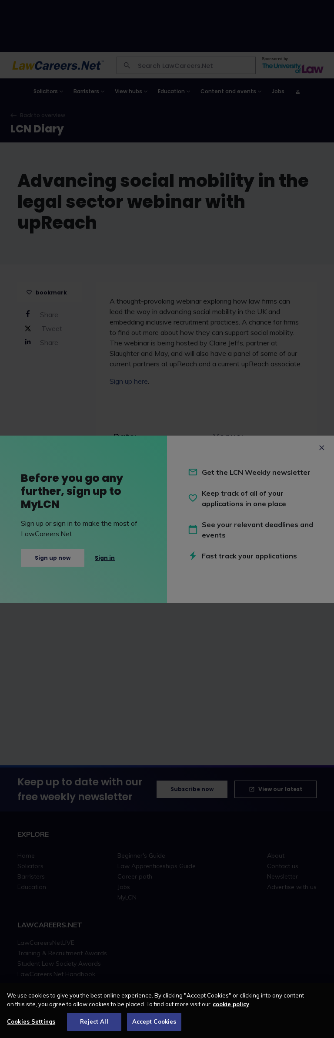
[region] (167, 1010)
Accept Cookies (154, 1021)
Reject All (94, 1021)
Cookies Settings (31, 1021)
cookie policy (231, 1004)
